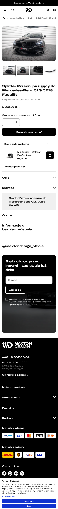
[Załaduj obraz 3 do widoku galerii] (36, 70)
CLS (30, 18)
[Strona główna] (4, 18)
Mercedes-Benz (16, 18)
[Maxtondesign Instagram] (10, 474)
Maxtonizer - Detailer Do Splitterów (28, 153)
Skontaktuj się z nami (14, 374)
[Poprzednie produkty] (47, 144)
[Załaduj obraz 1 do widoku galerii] (9, 70)
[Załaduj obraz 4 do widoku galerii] (50, 70)
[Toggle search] (12, 10)
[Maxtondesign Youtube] (16, 474)
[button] (5, 10)
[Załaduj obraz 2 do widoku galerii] (23, 70)
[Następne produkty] (52, 144)
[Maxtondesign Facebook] (4, 474)
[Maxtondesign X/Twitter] (22, 474)
